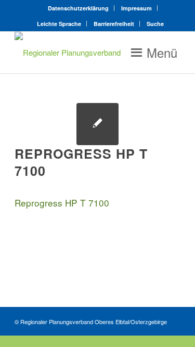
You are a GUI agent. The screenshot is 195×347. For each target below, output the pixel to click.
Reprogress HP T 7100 (62, 202)
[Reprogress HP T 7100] (97, 124)
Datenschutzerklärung (78, 8)
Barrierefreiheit (114, 24)
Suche (155, 24)
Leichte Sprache (59, 24)
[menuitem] (78, 8)
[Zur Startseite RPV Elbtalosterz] (81, 52)
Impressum (136, 8)
